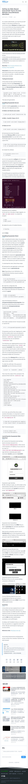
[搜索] (23, 2)
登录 (23, 756)
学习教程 (10, 17)
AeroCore (15, 780)
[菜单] (26, 2)
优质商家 (11, 771)
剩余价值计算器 (4, 773)
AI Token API (20, 773)
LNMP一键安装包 (12, 773)
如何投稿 (24, 771)
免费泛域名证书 (17, 771)
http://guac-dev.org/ (15, 630)
